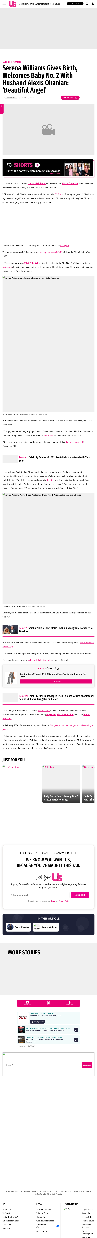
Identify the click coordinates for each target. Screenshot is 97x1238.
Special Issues (87, 1221)
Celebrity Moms (12, 61)
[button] (87, 3)
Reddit (49, 480)
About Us (7, 1209)
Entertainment (42, 3)
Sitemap (6, 1228)
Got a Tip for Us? (10, 1217)
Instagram (64, 245)
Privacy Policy (64, 901)
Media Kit (7, 1224)
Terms (53, 901)
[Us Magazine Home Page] (12, 4)
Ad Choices (41, 1231)
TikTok (58, 194)
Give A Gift (86, 1217)
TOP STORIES (68, 97)
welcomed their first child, (40, 660)
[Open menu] (4, 3)
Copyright (40, 1217)
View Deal (56, 681)
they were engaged (74, 442)
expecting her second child (50, 252)
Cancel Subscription (87, 1232)
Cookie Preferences (45, 1221)
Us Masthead (8, 1213)
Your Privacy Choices (42, 1225)
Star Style (55, 3)
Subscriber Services (86, 1225)
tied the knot (44, 710)
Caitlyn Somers (11, 98)
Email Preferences (11, 1221)
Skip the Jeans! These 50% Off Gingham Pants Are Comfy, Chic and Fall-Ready (53, 675)
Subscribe (75, 4)
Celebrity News (26, 3)
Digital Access (87, 1209)
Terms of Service (43, 1209)
